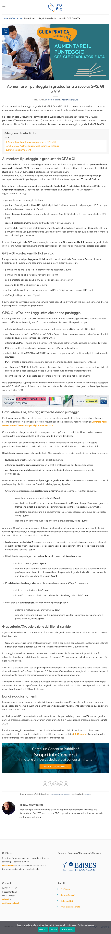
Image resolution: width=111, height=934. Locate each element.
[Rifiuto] (107, 928)
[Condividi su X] (55, 783)
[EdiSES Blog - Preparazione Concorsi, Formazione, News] (55, 7)
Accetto (42, 929)
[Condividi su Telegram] (66, 783)
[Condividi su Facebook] (50, 783)
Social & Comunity (69, 895)
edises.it (6, 899)
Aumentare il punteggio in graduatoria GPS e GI (32, 141)
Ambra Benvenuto (70, 100)
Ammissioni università (70, 906)
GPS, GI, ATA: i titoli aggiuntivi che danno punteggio (33, 145)
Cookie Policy (67, 929)
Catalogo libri (67, 901)
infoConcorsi (79, 734)
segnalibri (86, 794)
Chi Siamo (65, 889)
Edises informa (55, 794)
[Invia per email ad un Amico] (60, 783)
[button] (4, 7)
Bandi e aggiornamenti (19, 149)
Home (5, 18)
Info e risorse (16, 18)
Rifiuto (54, 929)
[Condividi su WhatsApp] (45, 783)
